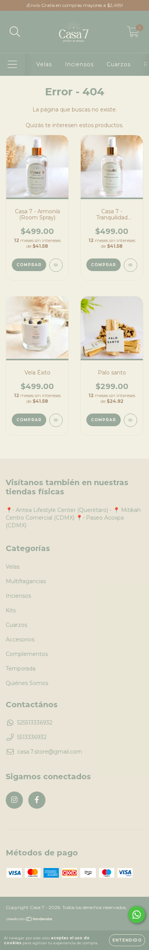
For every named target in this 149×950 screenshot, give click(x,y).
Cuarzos (119, 64)
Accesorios (20, 639)
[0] (133, 33)
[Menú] (12, 64)
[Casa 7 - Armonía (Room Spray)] (56, 265)
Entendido (127, 940)
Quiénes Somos (27, 683)
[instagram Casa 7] (14, 800)
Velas (44, 64)
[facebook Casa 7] (36, 800)
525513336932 (34, 722)
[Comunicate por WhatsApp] (136, 914)
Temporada (21, 668)
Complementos (27, 654)
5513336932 (32, 737)
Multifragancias (26, 581)
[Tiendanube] (29, 920)
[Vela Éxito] (56, 420)
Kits (11, 610)
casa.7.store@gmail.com (49, 751)
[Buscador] (15, 32)
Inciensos (79, 64)
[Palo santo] (130, 420)
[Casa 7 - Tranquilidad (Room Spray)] (130, 265)
